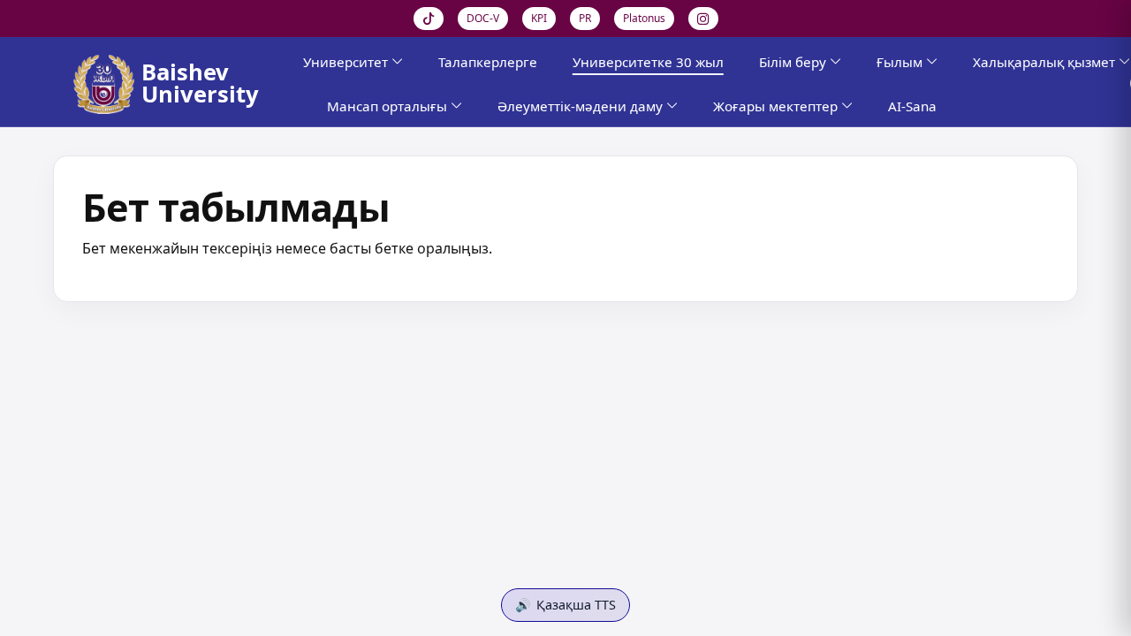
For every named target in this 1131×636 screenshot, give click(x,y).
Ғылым (899, 62)
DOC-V (483, 18)
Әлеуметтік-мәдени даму (580, 106)
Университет (345, 62)
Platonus (644, 18)
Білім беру (792, 62)
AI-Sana (912, 106)
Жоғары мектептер (775, 106)
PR (585, 18)
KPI (539, 18)
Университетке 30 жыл (648, 62)
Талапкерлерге (487, 62)
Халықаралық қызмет (1044, 62)
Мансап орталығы (387, 106)
